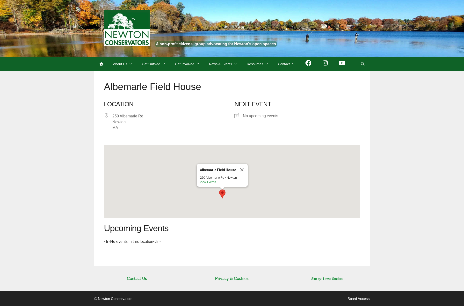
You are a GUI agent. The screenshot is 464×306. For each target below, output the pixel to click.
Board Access (359, 299)
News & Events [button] (220, 64)
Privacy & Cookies (232, 278)
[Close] (242, 170)
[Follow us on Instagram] (325, 64)
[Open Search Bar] (363, 64)
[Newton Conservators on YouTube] (342, 64)
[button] (222, 194)
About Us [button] (120, 64)
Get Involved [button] (184, 64)
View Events (208, 182)
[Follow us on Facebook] (308, 64)
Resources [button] (255, 64)
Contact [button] (284, 64)
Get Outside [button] (151, 64)
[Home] (101, 64)
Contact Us (137, 278)
